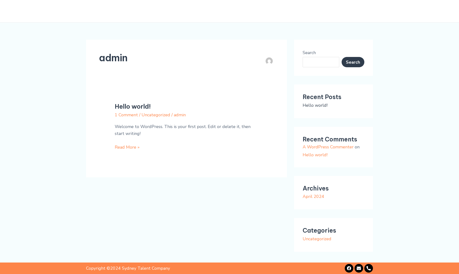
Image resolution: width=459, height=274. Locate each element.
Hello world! (133, 106)
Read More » (127, 147)
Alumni (328, 11)
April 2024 (313, 196)
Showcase (301, 11)
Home (212, 11)
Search (309, 53)
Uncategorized (156, 115)
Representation (265, 11)
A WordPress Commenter (328, 147)
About (233, 11)
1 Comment (126, 115)
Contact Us (356, 11)
